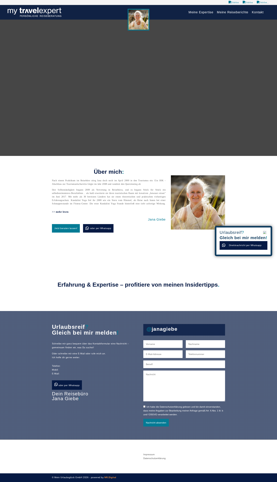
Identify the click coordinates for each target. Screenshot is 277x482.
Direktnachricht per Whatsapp (245, 245)
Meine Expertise (201, 12)
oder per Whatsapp (100, 228)
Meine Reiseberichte (232, 12)
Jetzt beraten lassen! (65, 228)
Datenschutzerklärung (154, 458)
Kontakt (258, 12)
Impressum (149, 454)
